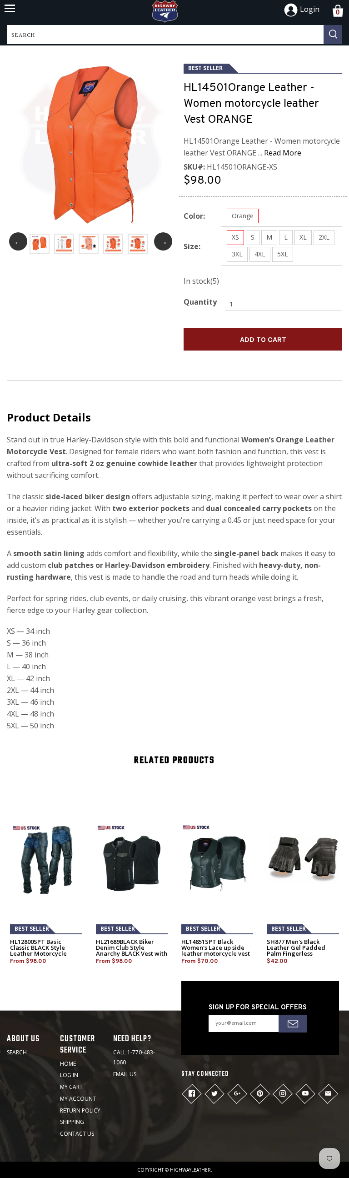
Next (163, 241)
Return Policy (80, 1110)
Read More (282, 153)
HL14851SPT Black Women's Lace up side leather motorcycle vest (215, 948)
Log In (69, 1075)
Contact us (77, 1134)
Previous (18, 241)
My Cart (71, 1087)
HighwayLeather (190, 1170)
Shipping (72, 1122)
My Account (78, 1099)
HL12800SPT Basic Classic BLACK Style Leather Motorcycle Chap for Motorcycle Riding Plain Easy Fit (39, 953)
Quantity (200, 302)
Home (68, 1064)
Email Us (124, 1074)
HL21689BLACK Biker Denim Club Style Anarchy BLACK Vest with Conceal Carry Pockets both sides (131, 953)
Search (17, 1052)
